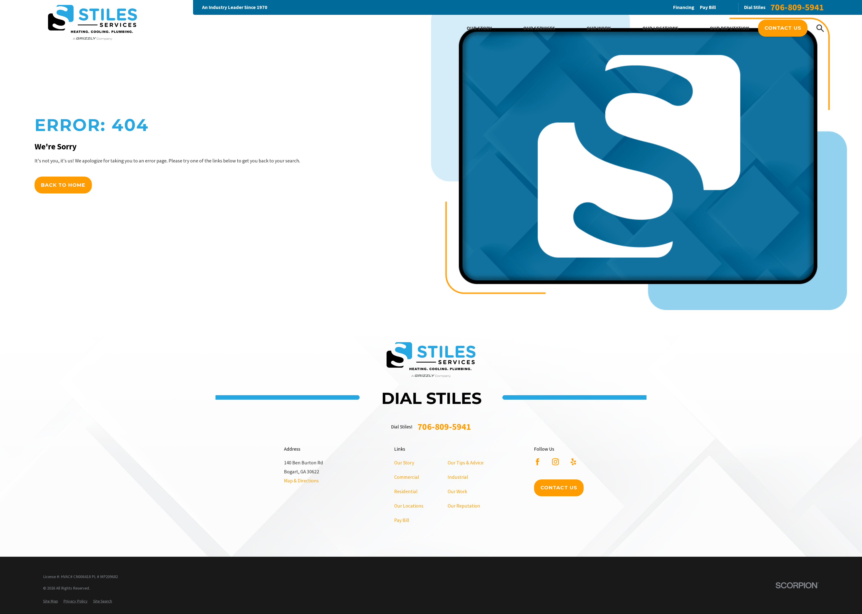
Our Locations (408, 506)
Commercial (406, 477)
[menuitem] (50, 601)
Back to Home (63, 185)
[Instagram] (555, 461)
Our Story (404, 462)
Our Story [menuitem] (479, 28)
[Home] (92, 23)
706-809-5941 (797, 7)
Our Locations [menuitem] (660, 28)
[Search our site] (820, 28)
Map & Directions (301, 480)
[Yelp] (573, 461)
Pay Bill (708, 7)
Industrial (458, 477)
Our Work (457, 491)
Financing (683, 7)
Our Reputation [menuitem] (729, 28)
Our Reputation (464, 506)
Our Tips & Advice (466, 462)
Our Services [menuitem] (539, 28)
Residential (406, 491)
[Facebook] (537, 461)
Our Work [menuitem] (599, 28)
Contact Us (783, 28)
